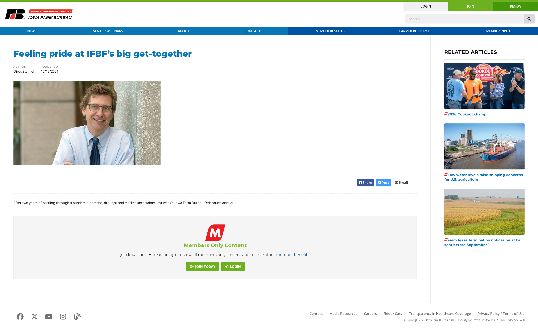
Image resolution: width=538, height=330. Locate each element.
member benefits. (293, 254)
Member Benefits (330, 31)
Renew (515, 6)
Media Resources (343, 313)
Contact (252, 31)
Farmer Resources (415, 31)
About (184, 31)
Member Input (498, 31)
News (32, 31)
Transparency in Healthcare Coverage (440, 313)
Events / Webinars (107, 31)
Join (470, 6)
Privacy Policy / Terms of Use (501, 313)
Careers (370, 313)
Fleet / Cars (393, 313)
